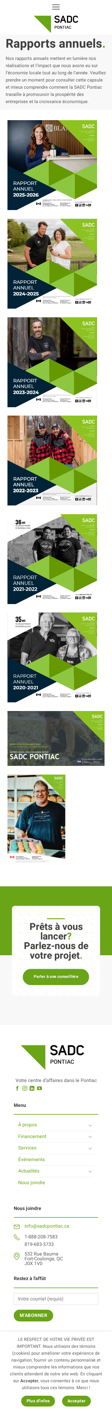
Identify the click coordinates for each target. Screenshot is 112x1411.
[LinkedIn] (32, 1088)
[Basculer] (90, 1125)
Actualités (28, 1171)
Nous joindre (31, 1182)
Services (27, 1148)
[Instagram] (24, 1088)
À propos (27, 1124)
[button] (55, 7)
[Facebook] (17, 1088)
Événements (31, 1159)
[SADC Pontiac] (56, 24)
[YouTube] (39, 1088)
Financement (32, 1136)
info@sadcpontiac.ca (46, 1226)
